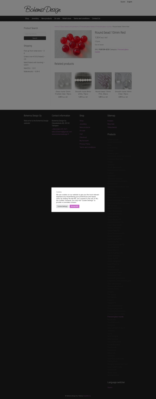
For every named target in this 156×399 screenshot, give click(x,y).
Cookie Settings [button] (62, 206)
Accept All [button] (74, 206)
